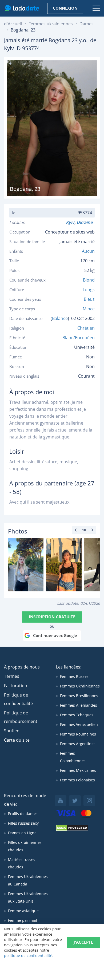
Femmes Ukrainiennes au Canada (28, 880)
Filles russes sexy (23, 823)
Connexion (65, 8)
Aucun (88, 251)
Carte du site (17, 740)
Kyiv (70, 222)
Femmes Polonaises (77, 779)
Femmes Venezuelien (79, 724)
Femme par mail (22, 920)
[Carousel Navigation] (84, 530)
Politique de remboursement (20, 717)
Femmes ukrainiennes (51, 24)
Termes (11, 676)
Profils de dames (23, 813)
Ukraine (86, 222)
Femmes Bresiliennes (79, 695)
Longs (89, 289)
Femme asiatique (23, 910)
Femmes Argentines (77, 743)
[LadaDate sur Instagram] (89, 800)
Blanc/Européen (78, 338)
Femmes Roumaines (78, 734)
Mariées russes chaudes (21, 863)
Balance (60, 318)
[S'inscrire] (25, 564)
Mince (89, 309)
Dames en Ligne (22, 832)
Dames (86, 24)
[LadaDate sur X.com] (75, 800)
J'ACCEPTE (83, 942)
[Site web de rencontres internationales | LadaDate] (21, 8)
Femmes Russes (74, 676)
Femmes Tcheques (76, 714)
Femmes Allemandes (78, 705)
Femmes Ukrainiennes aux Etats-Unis (28, 897)
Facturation (15, 686)
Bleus (89, 299)
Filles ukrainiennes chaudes (25, 846)
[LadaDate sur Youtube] (60, 800)
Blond (89, 280)
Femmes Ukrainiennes (80, 686)
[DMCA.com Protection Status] (72, 829)
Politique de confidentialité (18, 699)
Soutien (11, 731)
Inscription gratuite (52, 616)
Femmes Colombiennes (73, 757)
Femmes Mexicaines (78, 770)
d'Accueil (13, 24)
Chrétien (86, 328)
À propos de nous (22, 667)
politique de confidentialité (28, 955)
